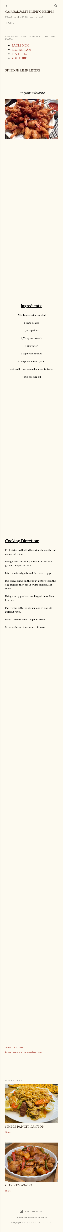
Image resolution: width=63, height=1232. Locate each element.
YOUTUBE (19, 58)
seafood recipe (35, 1052)
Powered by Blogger (34, 1211)
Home (10, 22)
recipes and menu (20, 1052)
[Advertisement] (31, 189)
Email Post (18, 1047)
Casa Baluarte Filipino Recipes (29, 11)
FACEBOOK (20, 45)
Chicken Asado (18, 1185)
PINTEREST (20, 54)
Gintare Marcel (40, 1217)
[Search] (56, 5)
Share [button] (7, 1047)
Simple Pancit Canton (24, 1126)
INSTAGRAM (21, 49)
